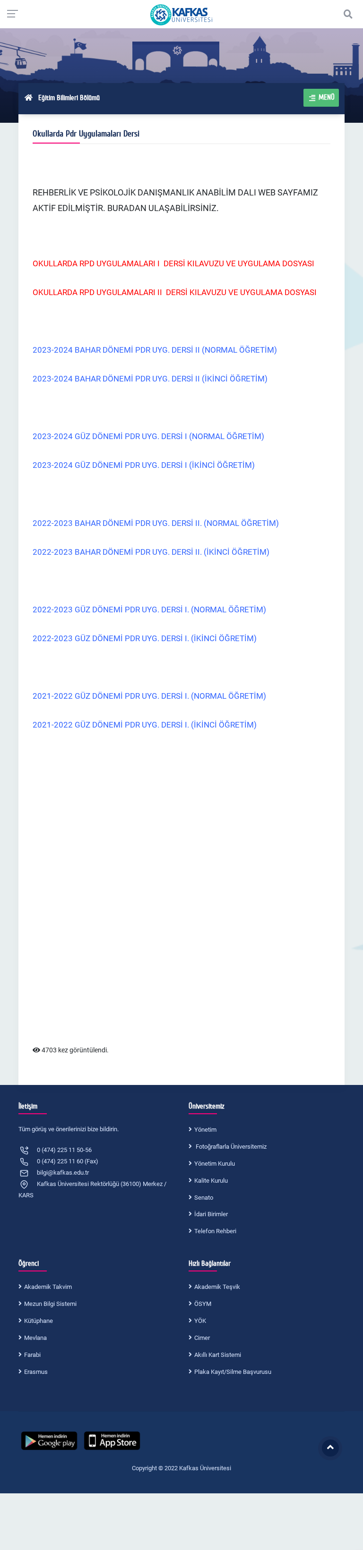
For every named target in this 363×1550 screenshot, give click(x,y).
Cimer (202, 1337)
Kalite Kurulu (211, 1180)
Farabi (32, 1354)
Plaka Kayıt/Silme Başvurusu (232, 1371)
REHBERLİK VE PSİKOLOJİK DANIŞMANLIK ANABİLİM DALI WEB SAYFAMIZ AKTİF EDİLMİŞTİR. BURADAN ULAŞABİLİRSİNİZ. (175, 200)
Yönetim (205, 1129)
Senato (203, 1197)
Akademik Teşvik (217, 1286)
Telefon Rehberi (215, 1231)
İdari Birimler (211, 1214)
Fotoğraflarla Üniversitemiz (230, 1146)
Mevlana (35, 1337)
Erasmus (36, 1371)
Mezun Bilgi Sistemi (50, 1303)
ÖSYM (202, 1303)
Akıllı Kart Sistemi (217, 1354)
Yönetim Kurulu (214, 1163)
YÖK (200, 1320)
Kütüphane (38, 1320)
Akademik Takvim (48, 1286)
